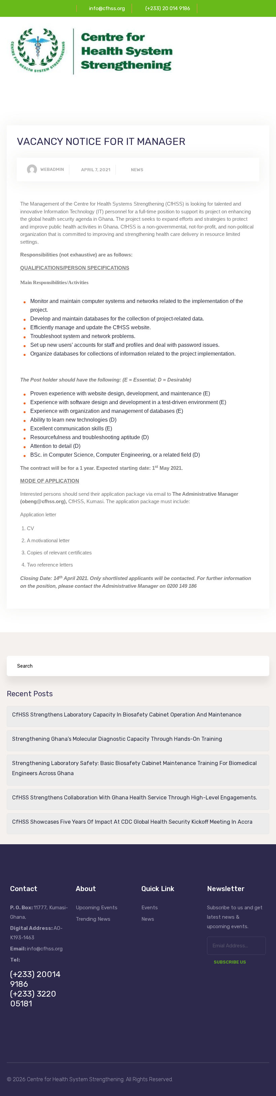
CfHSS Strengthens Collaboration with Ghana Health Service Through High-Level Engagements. (134, 797)
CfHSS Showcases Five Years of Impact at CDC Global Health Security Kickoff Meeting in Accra (132, 822)
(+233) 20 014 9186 (167, 8)
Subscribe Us (230, 962)
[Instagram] (73, 1034)
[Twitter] (36, 1034)
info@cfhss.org (107, 8)
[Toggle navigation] (265, 72)
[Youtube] (54, 1034)
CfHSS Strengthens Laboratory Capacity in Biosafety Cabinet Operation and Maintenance (126, 714)
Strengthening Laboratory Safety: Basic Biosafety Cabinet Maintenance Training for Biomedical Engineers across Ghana (134, 768)
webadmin (52, 169)
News (137, 169)
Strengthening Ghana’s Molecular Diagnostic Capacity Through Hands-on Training (117, 739)
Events (149, 908)
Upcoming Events (96, 908)
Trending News (93, 919)
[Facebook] (18, 1034)
